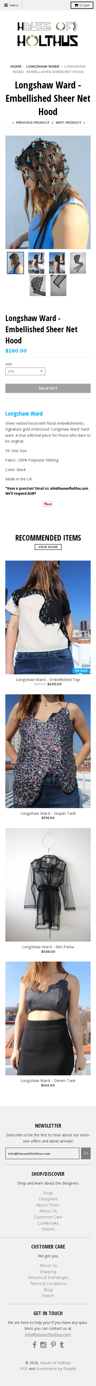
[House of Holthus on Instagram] (43, 1345)
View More (48, 547)
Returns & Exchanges (48, 1277)
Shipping (48, 1271)
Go (86, 1153)
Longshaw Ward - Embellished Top (48, 679)
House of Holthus (55, 1362)
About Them (48, 1205)
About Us (48, 1211)
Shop (48, 1193)
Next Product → (70, 122)
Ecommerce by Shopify (56, 1368)
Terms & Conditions (48, 1283)
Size (8, 364)
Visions (48, 1229)
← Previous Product (31, 122)
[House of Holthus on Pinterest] (53, 1345)
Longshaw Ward (42, 66)
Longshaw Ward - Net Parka (48, 946)
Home (15, 66)
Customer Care (48, 1217)
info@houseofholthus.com (48, 1334)
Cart (84, 5)
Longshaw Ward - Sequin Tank (48, 813)
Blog (48, 1289)
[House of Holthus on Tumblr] (62, 1345)
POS (24, 1368)
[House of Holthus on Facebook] (35, 1345)
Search (48, 1295)
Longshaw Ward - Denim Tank (48, 1080)
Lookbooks (48, 1223)
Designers (48, 1199)
